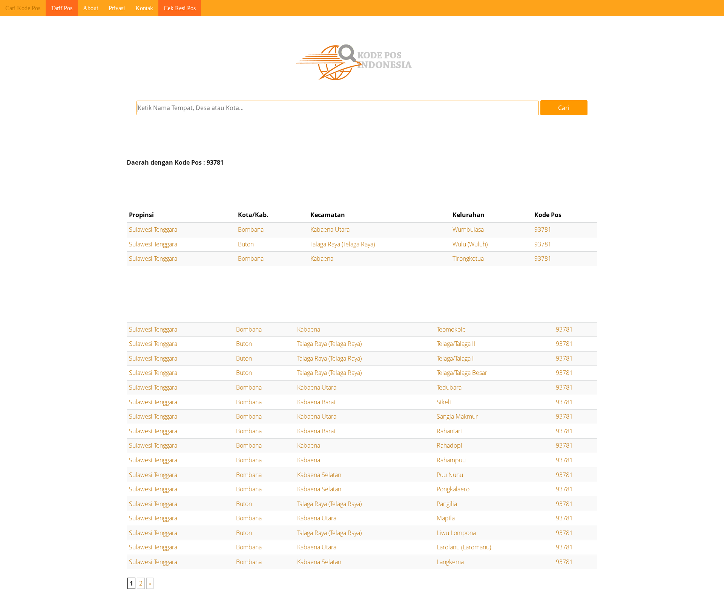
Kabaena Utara (330, 229)
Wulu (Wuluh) (470, 244)
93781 (542, 229)
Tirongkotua (468, 258)
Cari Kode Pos (22, 8)
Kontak (144, 8)
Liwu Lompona (456, 533)
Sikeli (444, 402)
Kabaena (321, 258)
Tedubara (449, 387)
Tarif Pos (61, 8)
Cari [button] (563, 108)
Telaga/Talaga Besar (462, 373)
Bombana (251, 229)
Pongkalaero (453, 489)
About (90, 8)
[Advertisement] (362, 188)
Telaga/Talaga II (456, 343)
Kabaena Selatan (319, 475)
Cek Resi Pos (180, 8)
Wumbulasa (468, 229)
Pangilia (447, 504)
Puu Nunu (450, 475)
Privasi (117, 8)
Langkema (450, 562)
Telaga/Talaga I (455, 358)
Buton (246, 244)
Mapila (446, 518)
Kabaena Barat (316, 402)
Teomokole (451, 329)
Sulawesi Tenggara (153, 229)
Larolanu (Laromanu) (464, 547)
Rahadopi (449, 445)
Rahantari (449, 431)
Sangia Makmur (457, 416)
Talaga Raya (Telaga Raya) (342, 244)
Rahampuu (451, 460)
